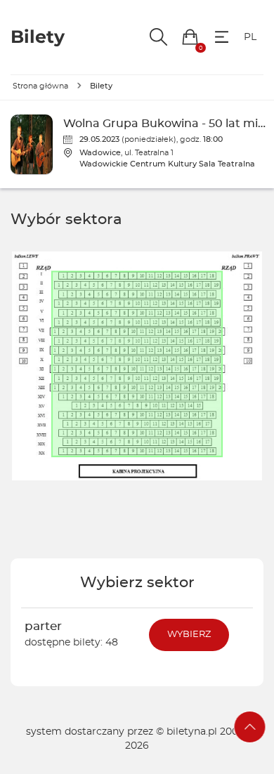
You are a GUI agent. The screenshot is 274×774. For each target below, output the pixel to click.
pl (250, 37)
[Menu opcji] (221, 37)
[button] (190, 37)
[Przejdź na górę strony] (250, 727)
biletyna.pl (192, 732)
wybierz (189, 634)
